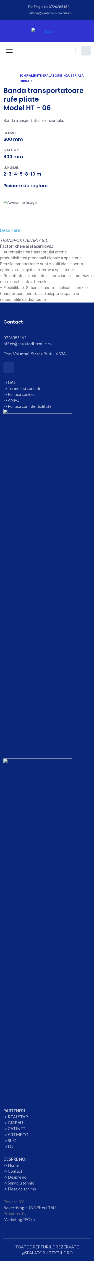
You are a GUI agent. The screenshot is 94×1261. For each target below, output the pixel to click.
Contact (14, 1171)
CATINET (17, 1128)
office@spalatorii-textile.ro (50, 13)
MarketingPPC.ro (19, 1219)
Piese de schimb (22, 1188)
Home (13, 1165)
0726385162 (59, 6)
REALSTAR (18, 1116)
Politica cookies (21, 394)
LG (10, 1146)
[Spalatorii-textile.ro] (47, 30)
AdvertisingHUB (18, 1207)
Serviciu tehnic (21, 1182)
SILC (11, 1140)
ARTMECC (18, 1134)
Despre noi (17, 1176)
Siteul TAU (46, 1207)
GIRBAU (15, 1122)
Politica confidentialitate (30, 406)
